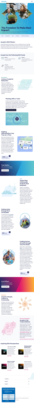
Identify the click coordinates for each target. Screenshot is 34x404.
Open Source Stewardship (25, 35)
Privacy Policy (10, 391)
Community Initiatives (5, 286)
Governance (17, 35)
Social (13, 35)
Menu (32, 1)
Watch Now (9, 355)
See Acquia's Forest (5, 170)
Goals (2, 35)
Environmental (7, 35)
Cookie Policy (6, 391)
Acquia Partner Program (24, 332)
